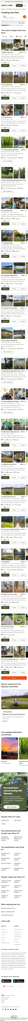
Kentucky (15, 9)
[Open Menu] (25, 5)
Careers (3, 937)
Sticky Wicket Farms (18, 714)
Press (2, 940)
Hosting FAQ (17, 944)
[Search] (24, 16)
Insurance (16, 939)
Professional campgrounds (17, 935)
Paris (19, 9)
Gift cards (3, 929)
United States (9, 9)
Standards (16, 942)
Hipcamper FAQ (5, 942)
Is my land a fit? (18, 932)
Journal (3, 934)
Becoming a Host (18, 929)
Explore (3, 9)
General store (4, 932)
